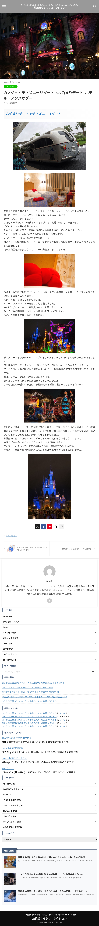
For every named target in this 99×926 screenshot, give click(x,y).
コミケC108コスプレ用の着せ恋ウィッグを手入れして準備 (27, 687)
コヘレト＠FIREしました (14, 758)
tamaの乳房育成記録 (13, 748)
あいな (62, 713)
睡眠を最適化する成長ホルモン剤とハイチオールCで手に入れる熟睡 (51, 857)
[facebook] (43, 526)
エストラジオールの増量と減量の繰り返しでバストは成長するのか (50, 874)
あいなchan (8, 768)
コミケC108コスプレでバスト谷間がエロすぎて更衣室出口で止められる (33, 682)
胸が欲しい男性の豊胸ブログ (17, 738)
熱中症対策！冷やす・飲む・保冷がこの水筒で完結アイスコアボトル (32, 692)
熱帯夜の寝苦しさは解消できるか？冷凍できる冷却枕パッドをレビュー (53, 891)
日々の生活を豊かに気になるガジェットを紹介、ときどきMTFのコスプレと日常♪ (49, 915)
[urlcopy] (61, 526)
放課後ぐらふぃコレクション (49, 7)
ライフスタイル (11, 536)
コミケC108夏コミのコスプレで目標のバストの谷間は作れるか (29, 701)
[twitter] (37, 526)
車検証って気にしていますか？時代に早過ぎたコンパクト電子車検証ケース (34, 696)
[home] (49, 600)
